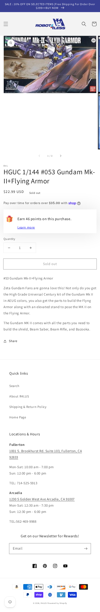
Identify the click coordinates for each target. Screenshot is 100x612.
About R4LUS (19, 396)
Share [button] (13, 341)
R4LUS (44, 603)
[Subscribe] (85, 548)
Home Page (17, 417)
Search (14, 386)
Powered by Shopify (57, 603)
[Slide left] (39, 156)
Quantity (9, 239)
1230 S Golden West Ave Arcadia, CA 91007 (42, 499)
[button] (6, 24)
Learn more (26, 227)
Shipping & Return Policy (27, 407)
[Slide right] (60, 156)
